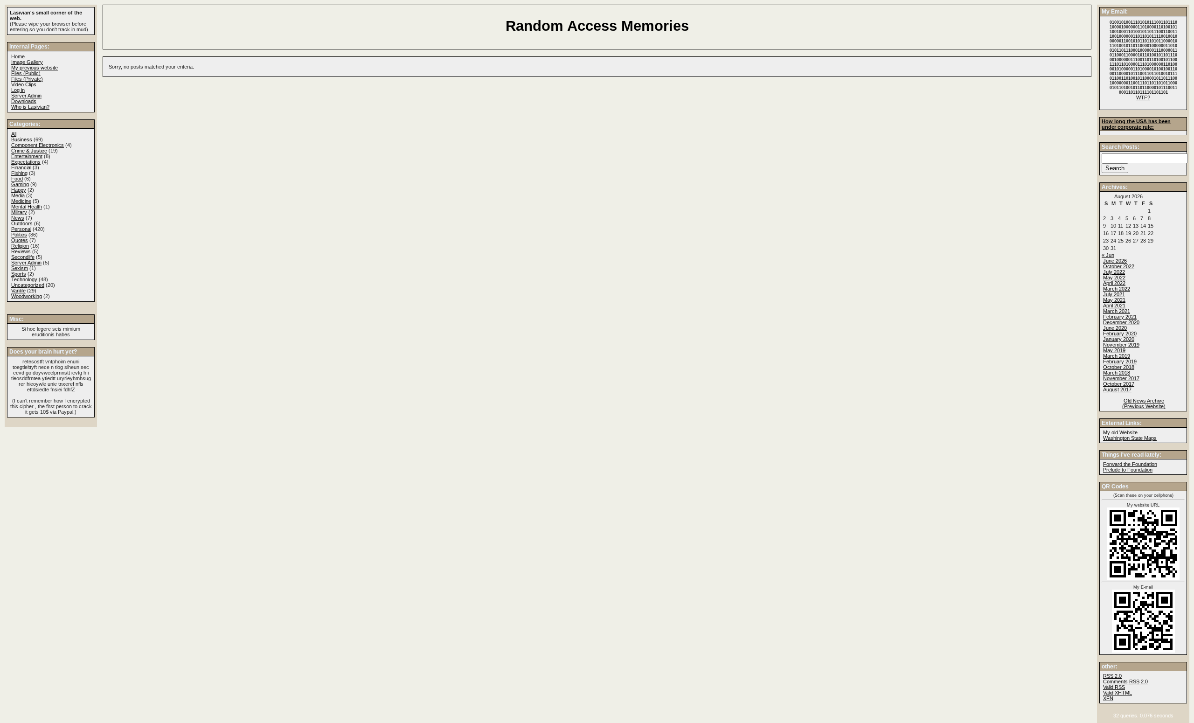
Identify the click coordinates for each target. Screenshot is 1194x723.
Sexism (19, 268)
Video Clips (23, 84)
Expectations (26, 162)
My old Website (1120, 432)
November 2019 (1121, 345)
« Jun (1108, 255)
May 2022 (1114, 277)
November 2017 (1121, 378)
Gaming (20, 184)
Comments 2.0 (1125, 681)
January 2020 (1118, 339)
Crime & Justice (29, 150)
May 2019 (1114, 350)
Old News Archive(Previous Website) (1144, 403)
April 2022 (1114, 283)
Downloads (23, 101)
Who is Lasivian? (30, 107)
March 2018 (1116, 372)
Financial (21, 167)
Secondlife (23, 257)
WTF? (1143, 97)
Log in (18, 90)
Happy (18, 190)
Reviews (21, 251)
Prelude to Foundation (1127, 470)
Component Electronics (37, 145)
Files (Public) (26, 73)
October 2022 (1118, 266)
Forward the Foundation (1130, 464)
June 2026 (1115, 261)
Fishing (19, 173)
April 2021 (1114, 305)
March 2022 (1116, 289)
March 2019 (1116, 356)
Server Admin (26, 95)
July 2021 (1114, 294)
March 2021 (1116, 311)
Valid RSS (1114, 687)
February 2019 (1120, 361)
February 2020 (1120, 333)
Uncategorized (27, 285)
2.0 (1112, 676)
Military (19, 212)
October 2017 (1118, 384)
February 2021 (1120, 317)
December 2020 (1121, 322)
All (13, 134)
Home (18, 56)
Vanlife (18, 290)
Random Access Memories (597, 26)
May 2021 (1114, 300)
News (17, 218)
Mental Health (26, 206)
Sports (18, 274)
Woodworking (26, 296)
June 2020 (1115, 328)
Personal (21, 229)
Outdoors (22, 223)
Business (21, 139)
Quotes (19, 240)
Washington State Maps (1130, 438)
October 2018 (1118, 367)
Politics (19, 234)
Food (17, 178)
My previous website (34, 67)
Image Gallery (27, 62)
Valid (1117, 692)
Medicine (21, 201)
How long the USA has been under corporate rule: (1136, 124)
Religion (20, 246)
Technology (24, 279)
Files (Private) (27, 79)
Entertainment (26, 156)
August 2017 (1117, 389)
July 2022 (1114, 272)
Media (18, 195)
